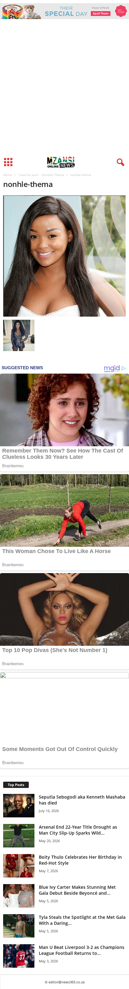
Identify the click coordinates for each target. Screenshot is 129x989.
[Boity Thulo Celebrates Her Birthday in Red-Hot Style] (18, 866)
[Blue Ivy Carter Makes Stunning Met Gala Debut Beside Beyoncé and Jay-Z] (18, 896)
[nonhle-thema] (64, 256)
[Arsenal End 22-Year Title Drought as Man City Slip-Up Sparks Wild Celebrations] (18, 835)
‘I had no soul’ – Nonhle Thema (41, 175)
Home (7, 175)
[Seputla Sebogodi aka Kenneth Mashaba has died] (18, 805)
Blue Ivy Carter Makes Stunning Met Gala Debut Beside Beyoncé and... (77, 890)
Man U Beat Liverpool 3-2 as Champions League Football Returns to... (81, 950)
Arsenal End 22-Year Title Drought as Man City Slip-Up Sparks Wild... (78, 830)
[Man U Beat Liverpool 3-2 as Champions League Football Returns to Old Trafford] (18, 956)
